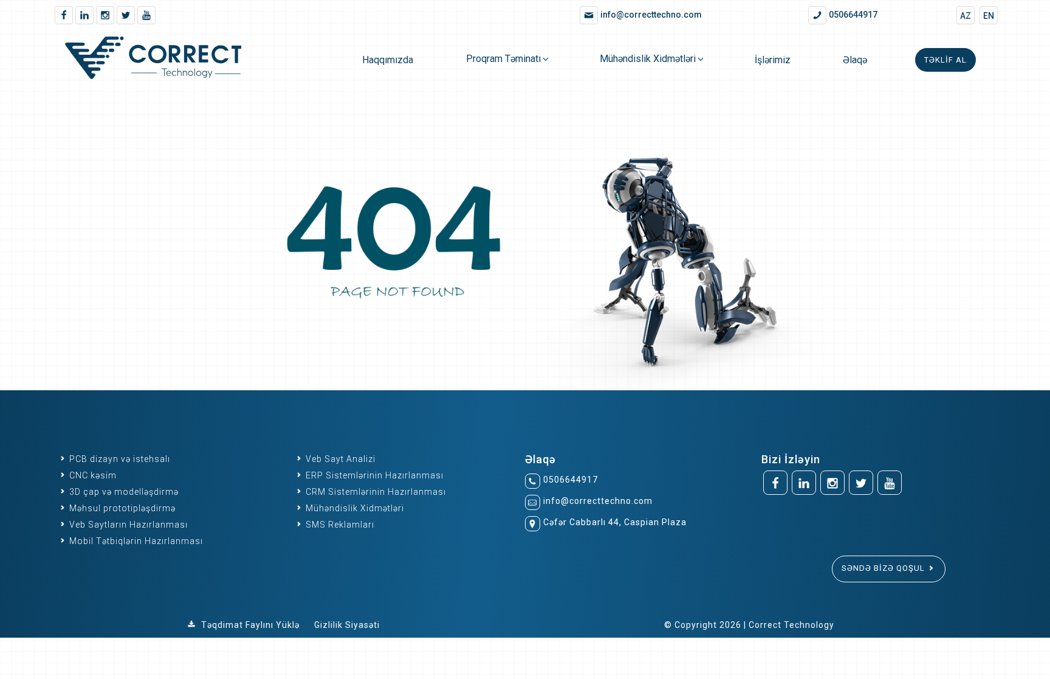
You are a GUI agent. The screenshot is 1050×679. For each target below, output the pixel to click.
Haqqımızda (387, 60)
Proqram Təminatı (503, 58)
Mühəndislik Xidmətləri (648, 58)
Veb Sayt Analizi (339, 459)
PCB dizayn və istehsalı (118, 459)
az (965, 16)
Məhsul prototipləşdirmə (121, 508)
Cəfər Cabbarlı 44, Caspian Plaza (615, 522)
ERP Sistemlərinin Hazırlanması (373, 475)
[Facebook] (64, 15)
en (988, 16)
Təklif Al (945, 59)
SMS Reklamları (338, 524)
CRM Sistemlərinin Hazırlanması (374, 492)
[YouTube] (146, 15)
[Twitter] (126, 15)
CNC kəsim (92, 475)
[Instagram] (105, 15)
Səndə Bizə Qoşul (884, 568)
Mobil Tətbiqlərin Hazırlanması (135, 541)
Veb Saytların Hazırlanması (127, 524)
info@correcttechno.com (598, 501)
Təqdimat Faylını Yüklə (250, 625)
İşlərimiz (773, 60)
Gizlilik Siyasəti (347, 625)
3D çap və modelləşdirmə (123, 492)
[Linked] (84, 15)
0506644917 (570, 479)
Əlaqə (855, 60)
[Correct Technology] (170, 59)
